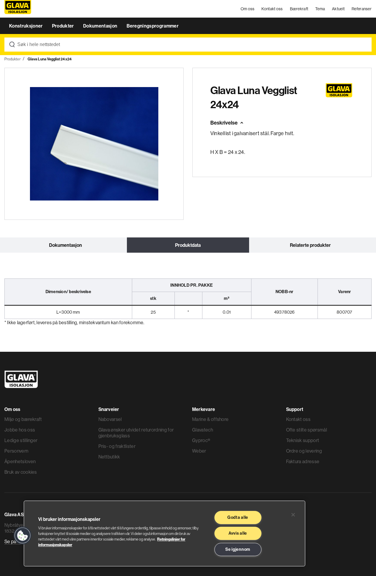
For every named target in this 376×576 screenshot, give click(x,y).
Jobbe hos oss (19, 430)
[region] (165, 533)
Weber (199, 451)
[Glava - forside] (17, 9)
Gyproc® (201, 440)
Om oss (248, 8)
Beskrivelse (224, 122)
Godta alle (237, 517)
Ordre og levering (304, 451)
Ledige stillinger (20, 440)
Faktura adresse (303, 461)
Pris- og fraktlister (116, 446)
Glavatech (202, 430)
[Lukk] (293, 514)
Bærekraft (299, 8)
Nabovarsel (110, 419)
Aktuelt (338, 8)
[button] (22, 535)
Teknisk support (302, 440)
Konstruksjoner (26, 26)
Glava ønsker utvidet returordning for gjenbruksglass (136, 433)
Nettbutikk (109, 457)
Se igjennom (237, 549)
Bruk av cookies (20, 472)
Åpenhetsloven (20, 461)
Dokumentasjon (100, 26)
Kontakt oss (272, 8)
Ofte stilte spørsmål (306, 430)
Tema (320, 8)
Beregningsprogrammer (153, 26)
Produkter (63, 26)
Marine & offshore (210, 419)
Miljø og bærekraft (23, 419)
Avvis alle (238, 533)
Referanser (362, 8)
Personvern (16, 451)
